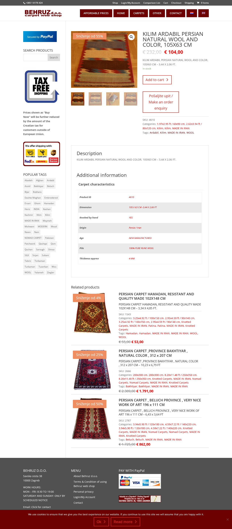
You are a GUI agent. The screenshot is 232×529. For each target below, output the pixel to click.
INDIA (37, 209)
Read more (123, 522)
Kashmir (29, 214)
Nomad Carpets (139, 382)
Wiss (54, 266)
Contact (78, 502)
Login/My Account (130, 3)
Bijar (27, 191)
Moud (54, 226)
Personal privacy (84, 491)
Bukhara (37, 191)
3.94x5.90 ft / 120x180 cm (148, 424)
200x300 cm (140, 375)
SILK (27, 255)
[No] (227, 519)
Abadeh (28, 180)
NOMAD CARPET (33, 237)
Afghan (39, 180)
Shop (115, 3)
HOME (121, 13)
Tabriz (28, 260)
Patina (152, 325)
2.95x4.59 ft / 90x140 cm (179, 318)
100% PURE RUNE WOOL (141, 248)
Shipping (189, 3)
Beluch (130, 439)
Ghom (37, 203)
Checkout (176, 3)
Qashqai (43, 243)
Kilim (160, 128)
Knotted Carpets (162, 378)
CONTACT (176, 13)
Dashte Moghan (33, 197)
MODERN (42, 226)
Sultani (45, 255)
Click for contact (41, 507)
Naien (28, 232)
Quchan (28, 249)
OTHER (157, 13)
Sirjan (35, 255)
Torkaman (40, 260)
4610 (131, 197)
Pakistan (49, 237)
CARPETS (138, 13)
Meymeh (47, 220)
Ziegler (50, 272)
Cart (165, 3)
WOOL (190, 132)
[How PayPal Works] (40, 41)
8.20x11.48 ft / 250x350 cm (181, 375)
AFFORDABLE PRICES (96, 13)
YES (131, 217)
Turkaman (30, 266)
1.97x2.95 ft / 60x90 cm (171, 124)
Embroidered (51, 197)
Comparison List (151, 3)
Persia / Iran (135, 227)
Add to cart (155, 79)
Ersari (28, 203)
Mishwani (29, 226)
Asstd (27, 186)
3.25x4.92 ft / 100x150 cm (148, 318)
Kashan (47, 209)
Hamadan (132, 333)
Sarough (40, 249)
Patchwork (30, 243)
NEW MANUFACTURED (140, 238)
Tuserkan (43, 266)
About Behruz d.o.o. (86, 476)
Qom (53, 243)
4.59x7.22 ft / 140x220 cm (180, 424)
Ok (99, 522)
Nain (36, 232)
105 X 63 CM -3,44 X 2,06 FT (143, 207)
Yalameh (39, 272)
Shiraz (51, 249)
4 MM (132, 258)
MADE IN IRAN (181, 128)
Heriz (27, 209)
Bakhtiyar (131, 386)
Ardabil (154, 132)
